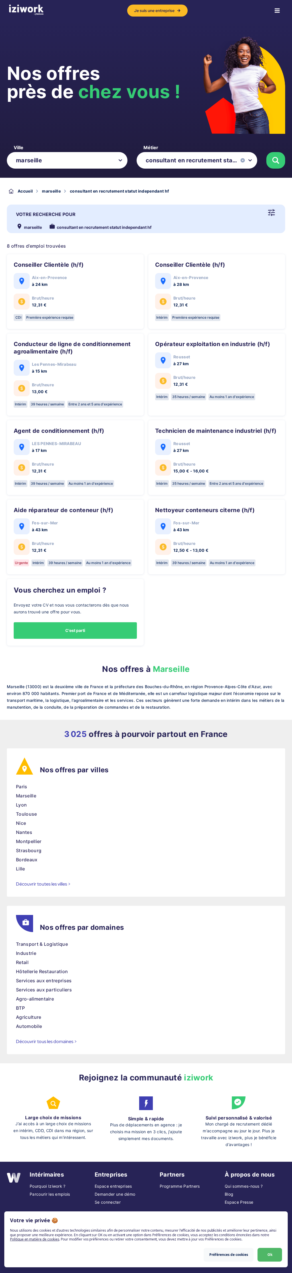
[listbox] (67, 160)
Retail (22, 962)
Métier (150, 147)
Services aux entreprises (44, 980)
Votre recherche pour (46, 214)
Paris (21, 786)
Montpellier (29, 841)
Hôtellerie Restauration (42, 971)
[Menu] (277, 10)
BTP (20, 1008)
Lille (20, 869)
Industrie (26, 953)
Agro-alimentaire (35, 999)
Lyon (21, 805)
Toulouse (26, 814)
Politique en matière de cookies (34, 1239)
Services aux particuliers (44, 990)
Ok (269, 1254)
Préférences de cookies (228, 1254)
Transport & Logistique (42, 944)
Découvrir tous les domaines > (46, 1041)
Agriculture (28, 1017)
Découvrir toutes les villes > (43, 884)
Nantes (24, 832)
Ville (18, 147)
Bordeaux (27, 859)
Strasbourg (28, 850)
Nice (21, 823)
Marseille (26, 796)
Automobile (29, 1026)
